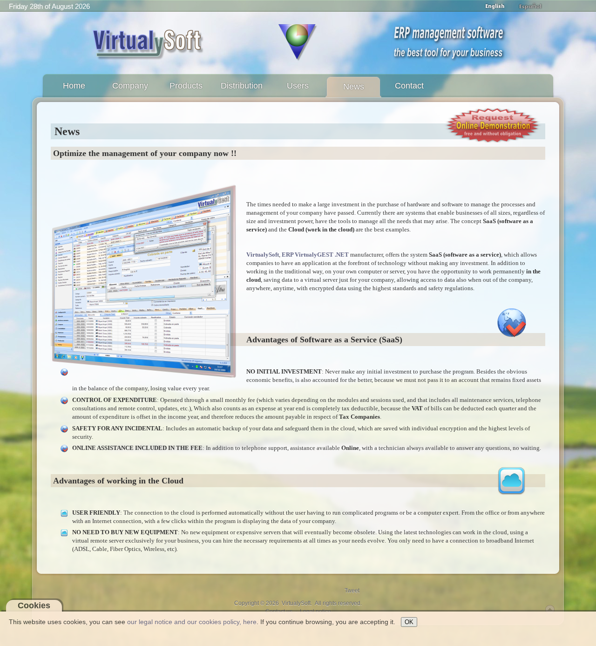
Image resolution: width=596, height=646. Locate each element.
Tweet (352, 590)
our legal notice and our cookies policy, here (192, 622)
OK (409, 622)
